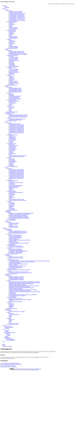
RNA (10, 109)
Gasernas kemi (11, 165)
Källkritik (8, 335)
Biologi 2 (6, 49)
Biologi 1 (6, 9)
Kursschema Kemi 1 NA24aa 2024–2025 (16, 127)
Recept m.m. (11, 104)
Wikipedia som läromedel (9, 327)
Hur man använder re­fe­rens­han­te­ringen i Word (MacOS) (19, 217)
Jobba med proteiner (12, 102)
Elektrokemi (11, 142)
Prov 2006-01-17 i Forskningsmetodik (15, 251)
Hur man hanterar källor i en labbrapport (8, 366)
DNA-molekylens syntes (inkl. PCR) (15, 267)
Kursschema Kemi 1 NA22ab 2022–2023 (16, 131)
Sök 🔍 (4, 341)
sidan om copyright (9, 358)
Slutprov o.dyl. (11, 40)
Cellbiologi (11, 77)
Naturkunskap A (8, 309)
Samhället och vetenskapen (14, 241)
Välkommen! (7, 330)
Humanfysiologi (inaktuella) (14, 66)
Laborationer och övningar (11, 30)
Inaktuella (4, 228)
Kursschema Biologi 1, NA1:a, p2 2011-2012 (17, 19)
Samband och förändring (13, 226)
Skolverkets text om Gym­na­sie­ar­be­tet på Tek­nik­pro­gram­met (19, 214)
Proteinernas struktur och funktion (15, 98)
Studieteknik (7, 328)
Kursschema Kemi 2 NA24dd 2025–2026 (16, 172)
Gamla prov (9, 39)
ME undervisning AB (30, 368)
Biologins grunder (12, 22)
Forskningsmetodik (8, 229)
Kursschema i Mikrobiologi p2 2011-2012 (16, 276)
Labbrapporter (11, 144)
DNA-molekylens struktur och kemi (15, 266)
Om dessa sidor (7, 333)
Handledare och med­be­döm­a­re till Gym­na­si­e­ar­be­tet (18, 215)
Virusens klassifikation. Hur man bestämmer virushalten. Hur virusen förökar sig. (23, 294)
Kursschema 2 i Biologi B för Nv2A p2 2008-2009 (18, 54)
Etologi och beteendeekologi (14, 60)
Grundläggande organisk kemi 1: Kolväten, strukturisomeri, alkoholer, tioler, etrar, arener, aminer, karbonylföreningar (29, 260)
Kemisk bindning (12, 138)
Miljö (10, 317)
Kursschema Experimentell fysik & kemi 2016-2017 (18, 116)
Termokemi (11, 141)
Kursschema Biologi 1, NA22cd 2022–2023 (17, 15)
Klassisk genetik (12, 24)
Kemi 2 (6, 167)
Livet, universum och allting (14, 314)
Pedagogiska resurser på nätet (12, 48)
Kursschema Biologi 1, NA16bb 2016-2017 (16, 16)
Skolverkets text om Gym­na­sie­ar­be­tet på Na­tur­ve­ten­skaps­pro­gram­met (21, 213)
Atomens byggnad (12, 136)
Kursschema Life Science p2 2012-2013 (16, 256)
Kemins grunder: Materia (13, 145)
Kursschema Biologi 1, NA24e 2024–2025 (16, 14)
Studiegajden (7, 7)
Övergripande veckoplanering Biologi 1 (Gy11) (17, 13)
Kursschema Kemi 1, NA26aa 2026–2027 (16, 124)
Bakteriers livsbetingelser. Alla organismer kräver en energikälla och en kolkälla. (23, 289)
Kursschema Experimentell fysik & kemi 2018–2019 (18, 114)
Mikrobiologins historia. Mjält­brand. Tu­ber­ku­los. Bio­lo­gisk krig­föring (21, 283)
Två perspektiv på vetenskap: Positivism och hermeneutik (19, 242)
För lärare (4, 325)
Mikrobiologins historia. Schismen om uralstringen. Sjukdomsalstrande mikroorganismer (24, 282)
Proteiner (10, 110)
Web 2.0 (8, 334)
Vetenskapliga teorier (12, 240)
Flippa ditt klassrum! (8, 326)
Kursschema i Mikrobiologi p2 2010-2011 (16, 277)
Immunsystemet (12, 65)
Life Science (7, 254)
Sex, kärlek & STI (12, 29)
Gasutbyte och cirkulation (13, 28)
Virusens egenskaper (12, 293)
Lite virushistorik (12, 292)
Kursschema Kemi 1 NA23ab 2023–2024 (16, 129)
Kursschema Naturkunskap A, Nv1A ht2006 (17, 311)
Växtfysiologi (11, 78)
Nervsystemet (11, 62)
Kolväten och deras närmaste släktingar (16, 185)
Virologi (10, 307)
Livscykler (11, 80)
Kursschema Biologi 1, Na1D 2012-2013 (16, 18)
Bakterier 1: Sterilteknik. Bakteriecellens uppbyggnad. (18, 263)
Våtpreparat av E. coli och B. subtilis (15, 298)
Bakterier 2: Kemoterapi (13, 264)
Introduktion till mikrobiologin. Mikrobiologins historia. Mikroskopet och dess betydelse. (24, 281)
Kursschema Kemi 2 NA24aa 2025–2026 (16, 171)
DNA (10, 108)
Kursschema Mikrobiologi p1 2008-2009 (16, 279)
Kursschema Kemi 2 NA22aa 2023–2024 (16, 173)
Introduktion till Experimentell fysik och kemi (17, 118)
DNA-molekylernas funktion (14, 96)
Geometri (10, 225)
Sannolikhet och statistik (13, 227)
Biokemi (10, 189)
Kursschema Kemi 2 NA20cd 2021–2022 (16, 176)
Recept (10, 154)
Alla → (10, 133)
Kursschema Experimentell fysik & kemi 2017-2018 (18, 115)
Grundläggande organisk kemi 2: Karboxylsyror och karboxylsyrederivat (21, 261)
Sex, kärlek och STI (12, 38)
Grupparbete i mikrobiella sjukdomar (15, 301)
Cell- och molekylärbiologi (14, 57)
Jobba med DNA (12, 101)
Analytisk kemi (11, 190)
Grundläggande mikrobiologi (14, 100)
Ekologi (10, 26)
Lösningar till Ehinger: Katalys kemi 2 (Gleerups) (17, 200)
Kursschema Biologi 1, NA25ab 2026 (15, 12)
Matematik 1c (9, 222)
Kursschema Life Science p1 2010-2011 (16, 257)
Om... (4, 329)
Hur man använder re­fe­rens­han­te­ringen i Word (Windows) (19, 218)
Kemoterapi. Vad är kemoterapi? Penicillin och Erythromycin (19, 290)
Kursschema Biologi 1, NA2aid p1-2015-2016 (17, 17)
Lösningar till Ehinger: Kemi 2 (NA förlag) (16, 199)
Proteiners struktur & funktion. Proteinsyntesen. (17, 265)
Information (9, 212)
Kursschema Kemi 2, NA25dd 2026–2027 (16, 170)
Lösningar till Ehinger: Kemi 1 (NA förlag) (16, 156)
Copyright (6, 336)
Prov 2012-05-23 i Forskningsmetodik (15, 249)
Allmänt (10, 68)
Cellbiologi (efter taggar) (13, 81)
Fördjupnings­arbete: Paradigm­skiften (15, 245)
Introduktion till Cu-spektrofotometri (15, 119)
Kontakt (36, 369)
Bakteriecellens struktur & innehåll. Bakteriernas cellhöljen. (19, 286)
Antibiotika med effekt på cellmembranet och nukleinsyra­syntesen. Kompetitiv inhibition (24, 291)
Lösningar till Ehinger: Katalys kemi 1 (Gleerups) (17, 155)
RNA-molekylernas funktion (14, 97)
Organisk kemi (11, 195)
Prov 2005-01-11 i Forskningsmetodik (15, 252)
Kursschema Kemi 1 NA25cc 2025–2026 (16, 126)
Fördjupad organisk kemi (13, 187)
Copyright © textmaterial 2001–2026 (20, 368)
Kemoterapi (11, 306)
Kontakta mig (7, 337)
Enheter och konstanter (11, 339)
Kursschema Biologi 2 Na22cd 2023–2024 (16, 51)
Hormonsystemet (12, 64)
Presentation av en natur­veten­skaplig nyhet (16, 246)
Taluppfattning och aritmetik (14, 223)
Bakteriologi (11, 304)
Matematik (7, 221)
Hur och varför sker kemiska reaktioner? (16, 182)
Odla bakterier (11, 305)
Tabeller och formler (8, 338)
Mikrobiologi (11, 107)
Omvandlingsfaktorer (10, 340)
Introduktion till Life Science (14, 259)
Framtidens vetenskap (13, 243)
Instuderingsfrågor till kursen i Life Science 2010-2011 (18, 271)
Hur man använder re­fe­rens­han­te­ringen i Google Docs (18, 216)
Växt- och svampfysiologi (13, 58)
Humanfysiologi (12, 74)
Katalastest (11, 300)
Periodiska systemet (12, 137)
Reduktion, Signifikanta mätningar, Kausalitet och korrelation (19, 239)
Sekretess (6, 331)
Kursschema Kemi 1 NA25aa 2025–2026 (16, 125)
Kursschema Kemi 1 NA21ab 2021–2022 (16, 132)
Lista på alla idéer (12, 220)
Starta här (4, 5)
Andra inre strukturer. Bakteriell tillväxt (16, 288)
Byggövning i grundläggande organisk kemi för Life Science (19, 269)
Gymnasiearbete (7, 211)
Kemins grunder (12, 159)
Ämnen (4, 8)
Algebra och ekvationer (13, 224)
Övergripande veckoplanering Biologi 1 (16, 11)
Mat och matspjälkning (13, 27)
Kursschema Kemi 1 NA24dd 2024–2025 (16, 128)
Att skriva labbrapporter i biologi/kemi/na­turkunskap (10, 364)
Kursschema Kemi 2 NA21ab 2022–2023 (16, 175)
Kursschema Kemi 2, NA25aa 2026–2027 (16, 169)
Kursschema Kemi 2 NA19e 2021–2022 (16, 178)
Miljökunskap (11, 61)
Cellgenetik (11, 23)
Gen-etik (10, 103)
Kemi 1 (6, 121)
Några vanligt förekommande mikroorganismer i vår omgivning (20, 299)
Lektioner (8, 117)
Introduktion (11, 56)
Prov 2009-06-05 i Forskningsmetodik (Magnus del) (18, 250)
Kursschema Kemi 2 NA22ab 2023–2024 (16, 174)
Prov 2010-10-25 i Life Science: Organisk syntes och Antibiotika (20, 272)
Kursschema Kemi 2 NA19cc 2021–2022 (16, 177)
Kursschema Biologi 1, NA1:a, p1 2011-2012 (17, 20)
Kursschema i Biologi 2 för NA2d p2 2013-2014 (17, 53)
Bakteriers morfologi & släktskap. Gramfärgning (17, 284)
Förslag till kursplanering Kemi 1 (15, 123)
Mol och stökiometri (12, 139)
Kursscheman (9, 10)
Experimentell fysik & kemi (9, 112)
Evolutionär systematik (13, 59)
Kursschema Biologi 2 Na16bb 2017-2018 (16, 52)
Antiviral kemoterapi (12, 296)
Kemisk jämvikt (12, 183)
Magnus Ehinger (38, 368)
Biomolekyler (11, 188)
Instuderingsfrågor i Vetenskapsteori (15, 248)
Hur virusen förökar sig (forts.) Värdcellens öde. (17, 295)
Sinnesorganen (11, 63)
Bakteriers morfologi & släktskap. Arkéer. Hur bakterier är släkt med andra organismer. (24, 285)
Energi (10, 316)
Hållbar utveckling (12, 153)
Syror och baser (12, 140)
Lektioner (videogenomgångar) (12, 21)
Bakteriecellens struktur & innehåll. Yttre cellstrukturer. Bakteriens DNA (21, 287)
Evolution (11, 25)
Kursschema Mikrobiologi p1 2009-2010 (16, 278)
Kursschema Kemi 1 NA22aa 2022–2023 (16, 130)
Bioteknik (6, 86)
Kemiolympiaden (12, 209)
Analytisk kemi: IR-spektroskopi (14, 262)
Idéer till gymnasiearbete (11, 219)
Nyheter (6, 6)
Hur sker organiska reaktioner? (14, 186)
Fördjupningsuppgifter (11, 244)
